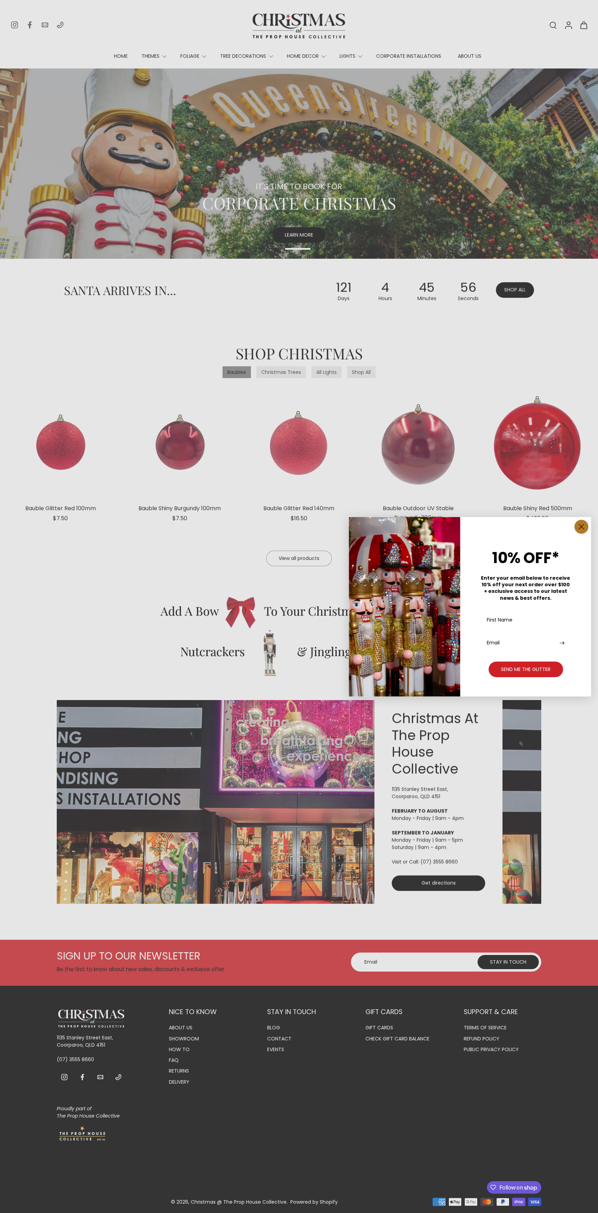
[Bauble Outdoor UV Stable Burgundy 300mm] (418, 442)
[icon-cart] (583, 25)
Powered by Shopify (314, 1201)
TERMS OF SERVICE (485, 1027)
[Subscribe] (562, 642)
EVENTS (275, 1049)
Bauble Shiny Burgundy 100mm (179, 508)
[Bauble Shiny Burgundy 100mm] (180, 442)
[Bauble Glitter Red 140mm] (299, 442)
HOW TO (179, 1049)
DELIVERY (179, 1081)
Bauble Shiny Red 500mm (537, 508)
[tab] (241, 249)
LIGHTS (347, 56)
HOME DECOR (303, 56)
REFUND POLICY (481, 1038)
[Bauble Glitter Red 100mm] (60, 442)
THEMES (151, 56)
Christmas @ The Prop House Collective (239, 1201)
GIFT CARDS (379, 1027)
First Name (500, 620)
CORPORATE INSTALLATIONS (408, 56)
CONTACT (279, 1038)
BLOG (273, 1027)
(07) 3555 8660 (439, 861)
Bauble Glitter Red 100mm (60, 508)
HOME (121, 56)
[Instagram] (14, 25)
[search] (553, 25)
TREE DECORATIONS (243, 56)
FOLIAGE (189, 56)
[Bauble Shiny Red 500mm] (537, 442)
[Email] (45, 25)
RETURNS (179, 1071)
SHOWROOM (184, 1038)
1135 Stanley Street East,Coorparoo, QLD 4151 (420, 793)
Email (493, 642)
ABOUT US (469, 56)
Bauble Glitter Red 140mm (298, 508)
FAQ (174, 1060)
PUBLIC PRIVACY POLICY (491, 1049)
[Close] (581, 526)
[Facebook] (29, 25)
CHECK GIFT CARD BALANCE (397, 1038)
